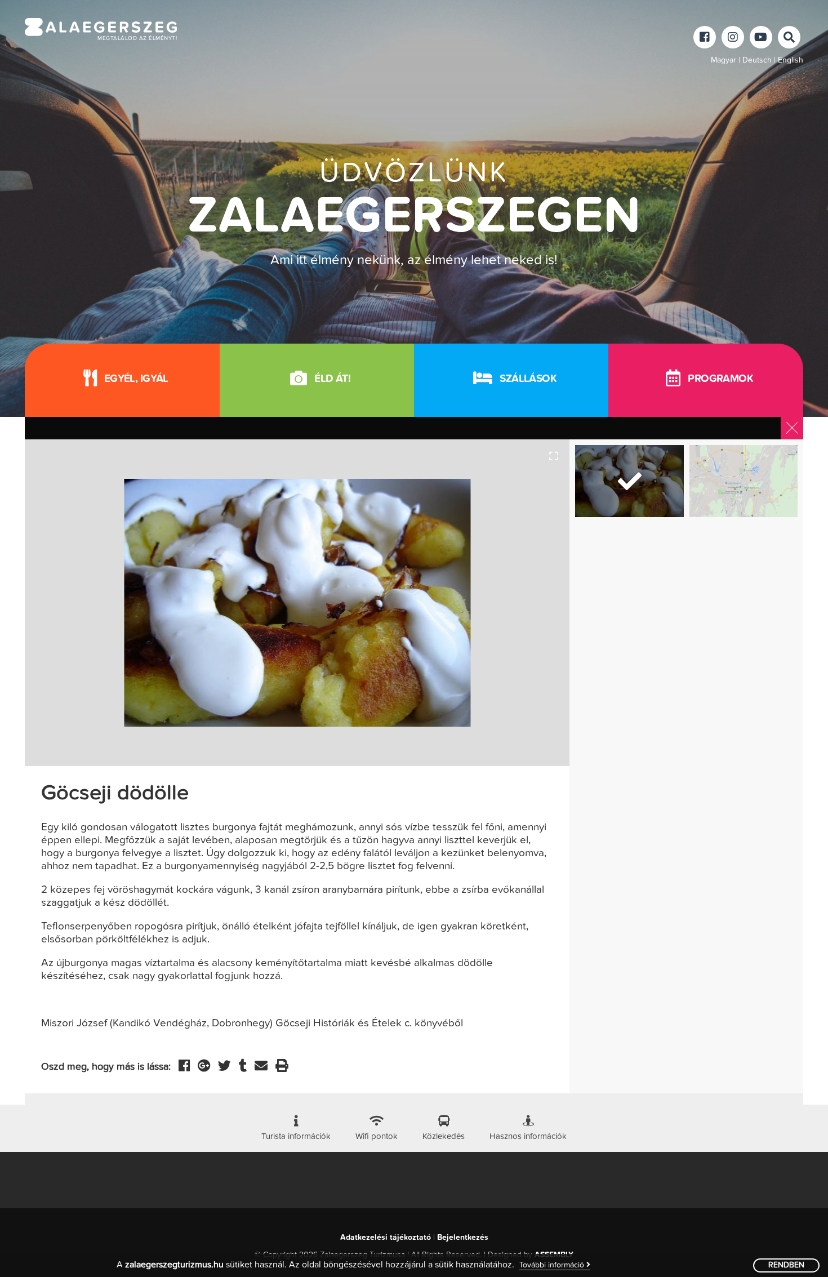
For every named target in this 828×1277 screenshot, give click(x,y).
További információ (552, 1265)
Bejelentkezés (462, 1238)
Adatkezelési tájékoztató (385, 1238)
